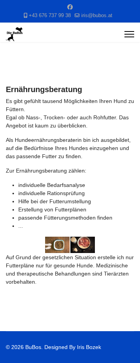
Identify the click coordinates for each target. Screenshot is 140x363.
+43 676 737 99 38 (50, 15)
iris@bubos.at (96, 15)
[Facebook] (70, 7)
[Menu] (129, 34)
